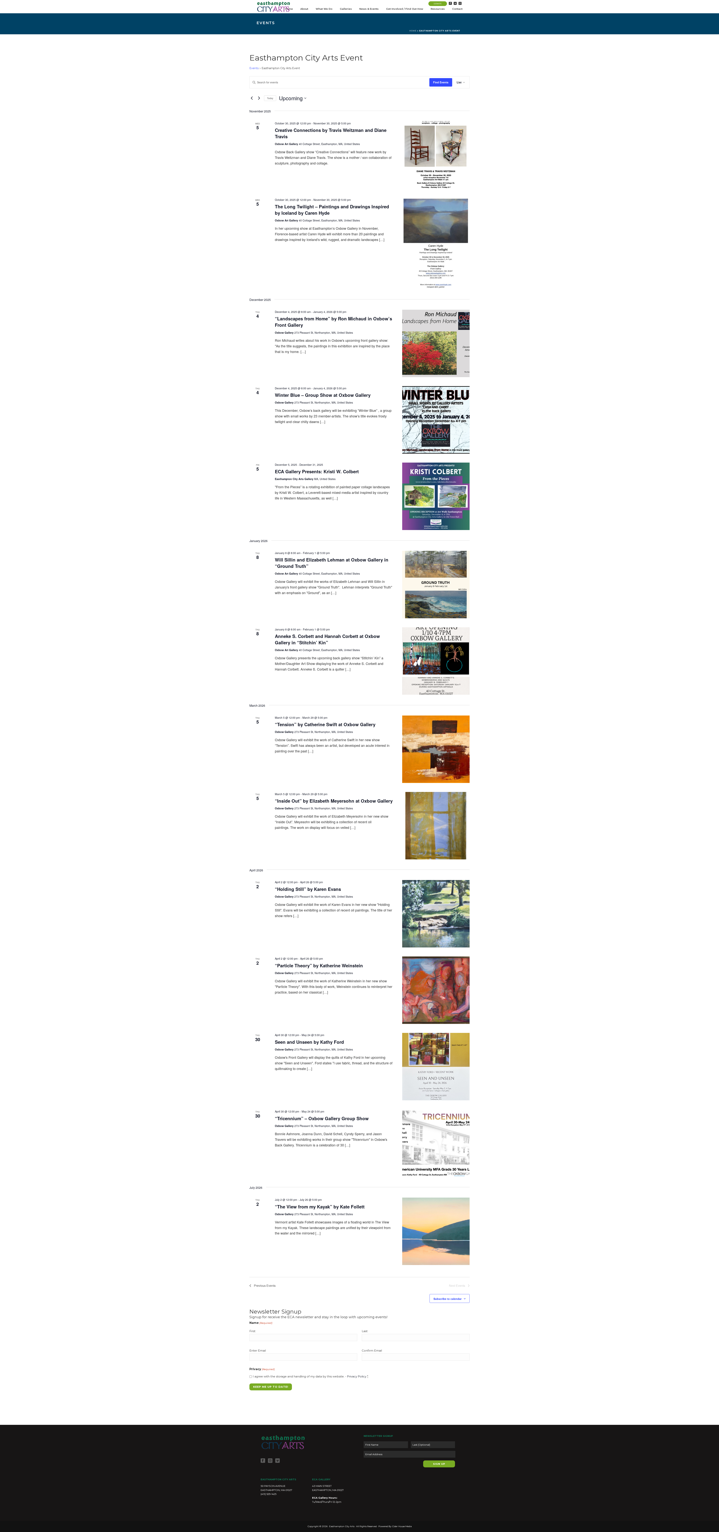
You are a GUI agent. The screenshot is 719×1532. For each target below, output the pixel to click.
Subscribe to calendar (447, 1299)
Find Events (440, 82)
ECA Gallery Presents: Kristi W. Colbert (317, 471)
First (252, 1331)
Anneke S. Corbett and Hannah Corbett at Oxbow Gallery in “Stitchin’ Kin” (327, 639)
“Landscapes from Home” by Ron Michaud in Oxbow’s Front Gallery (333, 321)
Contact (457, 8)
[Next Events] (259, 98)
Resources (438, 8)
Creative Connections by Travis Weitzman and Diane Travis (330, 133)
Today (270, 98)
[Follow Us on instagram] (270, 1460)
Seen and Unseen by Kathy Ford (309, 1042)
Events (254, 68)
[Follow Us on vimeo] (277, 1460)
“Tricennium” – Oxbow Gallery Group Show (322, 1118)
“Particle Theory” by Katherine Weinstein (319, 965)
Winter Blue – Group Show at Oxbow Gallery (323, 395)
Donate (438, 3)
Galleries (346, 8)
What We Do (324, 8)
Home (412, 31)
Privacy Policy (356, 1376)
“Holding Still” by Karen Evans (308, 889)
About (304, 8)
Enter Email (257, 1350)
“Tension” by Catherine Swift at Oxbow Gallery (325, 724)
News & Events (369, 8)
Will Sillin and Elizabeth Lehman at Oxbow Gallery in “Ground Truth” (331, 562)
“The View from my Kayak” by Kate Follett (320, 1206)
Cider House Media (402, 1526)
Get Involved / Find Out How (404, 8)
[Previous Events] (251, 98)
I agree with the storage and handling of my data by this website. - (311, 1376)
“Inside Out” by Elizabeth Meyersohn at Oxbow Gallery (334, 801)
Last (365, 1331)
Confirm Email (372, 1350)
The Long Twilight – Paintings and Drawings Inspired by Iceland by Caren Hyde (332, 209)
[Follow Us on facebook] (263, 1460)
